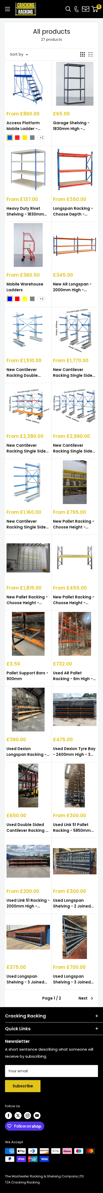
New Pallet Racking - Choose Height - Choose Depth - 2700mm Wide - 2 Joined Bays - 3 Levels (73, 524)
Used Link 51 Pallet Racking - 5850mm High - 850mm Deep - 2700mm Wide (74, 828)
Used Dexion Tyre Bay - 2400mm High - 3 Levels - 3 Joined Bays (74, 752)
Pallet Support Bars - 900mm (27, 675)
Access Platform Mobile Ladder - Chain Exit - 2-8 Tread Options (28, 126)
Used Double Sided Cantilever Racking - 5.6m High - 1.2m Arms (27, 828)
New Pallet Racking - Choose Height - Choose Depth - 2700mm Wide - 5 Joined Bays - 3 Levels (27, 600)
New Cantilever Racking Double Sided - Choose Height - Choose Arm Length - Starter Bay (27, 373)
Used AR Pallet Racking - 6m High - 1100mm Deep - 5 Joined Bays (73, 676)
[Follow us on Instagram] (27, 1115)
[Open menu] (7, 9)
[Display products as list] (90, 54)
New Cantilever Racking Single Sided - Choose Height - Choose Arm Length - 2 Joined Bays (74, 373)
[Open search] (68, 9)
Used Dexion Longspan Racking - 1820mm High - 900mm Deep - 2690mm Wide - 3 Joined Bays (26, 752)
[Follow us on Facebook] (8, 1115)
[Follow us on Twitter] (18, 1115)
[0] (95, 9)
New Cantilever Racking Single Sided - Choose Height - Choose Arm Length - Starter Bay (27, 524)
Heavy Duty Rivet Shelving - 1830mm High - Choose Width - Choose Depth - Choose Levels (27, 211)
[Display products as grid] (82, 54)
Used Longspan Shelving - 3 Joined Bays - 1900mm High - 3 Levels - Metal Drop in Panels (28, 979)
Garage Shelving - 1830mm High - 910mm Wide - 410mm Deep (71, 126)
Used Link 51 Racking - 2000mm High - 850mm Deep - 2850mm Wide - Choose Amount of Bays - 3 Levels (28, 903)
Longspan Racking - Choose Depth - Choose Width (73, 211)
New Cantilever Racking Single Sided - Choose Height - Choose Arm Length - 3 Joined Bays (27, 448)
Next (83, 998)
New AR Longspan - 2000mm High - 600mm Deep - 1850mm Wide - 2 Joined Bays (72, 287)
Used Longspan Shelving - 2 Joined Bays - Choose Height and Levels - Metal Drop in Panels (74, 903)
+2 (42, 137)
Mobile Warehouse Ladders (24, 287)
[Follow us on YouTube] (37, 1115)
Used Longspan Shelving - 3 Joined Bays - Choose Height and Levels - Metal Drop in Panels (74, 979)
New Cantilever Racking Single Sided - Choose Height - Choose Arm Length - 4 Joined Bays (74, 448)
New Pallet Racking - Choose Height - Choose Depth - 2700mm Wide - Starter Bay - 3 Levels (74, 600)
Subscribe (22, 1086)
